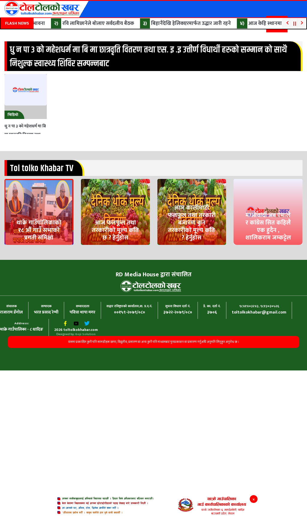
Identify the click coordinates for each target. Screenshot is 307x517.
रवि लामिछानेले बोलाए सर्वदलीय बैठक (92, 23)
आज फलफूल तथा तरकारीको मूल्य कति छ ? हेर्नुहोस (115, 254)
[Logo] (41, 8)
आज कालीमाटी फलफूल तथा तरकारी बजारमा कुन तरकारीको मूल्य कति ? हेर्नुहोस (191, 251)
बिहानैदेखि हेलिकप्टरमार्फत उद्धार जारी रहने (184, 23)
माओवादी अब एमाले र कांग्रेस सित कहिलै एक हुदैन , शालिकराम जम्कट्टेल (268, 254)
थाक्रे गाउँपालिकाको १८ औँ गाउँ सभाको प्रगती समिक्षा (39, 254)
